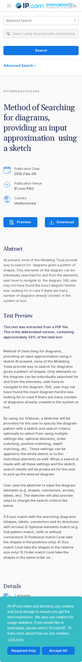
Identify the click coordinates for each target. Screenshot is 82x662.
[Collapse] (9, 5)
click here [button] (15, 639)
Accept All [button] (58, 650)
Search (41, 50)
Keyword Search (19, 20)
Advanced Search (18, 65)
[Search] (74, 5)
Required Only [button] (24, 650)
